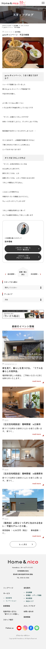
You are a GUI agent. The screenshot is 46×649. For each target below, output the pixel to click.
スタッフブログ (25, 25)
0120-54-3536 (24, 578)
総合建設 (29, 598)
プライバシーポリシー (23, 635)
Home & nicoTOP (6, 25)
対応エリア (30, 601)
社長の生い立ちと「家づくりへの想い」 (11, 612)
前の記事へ (11, 274)
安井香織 (17, 32)
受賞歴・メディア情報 (33, 595)
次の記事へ (34, 274)
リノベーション (11, 601)
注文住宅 (9, 598)
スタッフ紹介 (8, 619)
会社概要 (15, 25)
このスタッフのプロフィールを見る (23, 257)
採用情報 (27, 617)
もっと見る (23, 544)
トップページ (8, 588)
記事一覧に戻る (23, 273)
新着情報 (6, 606)
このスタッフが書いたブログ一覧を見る (23, 249)
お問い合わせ (28, 611)
